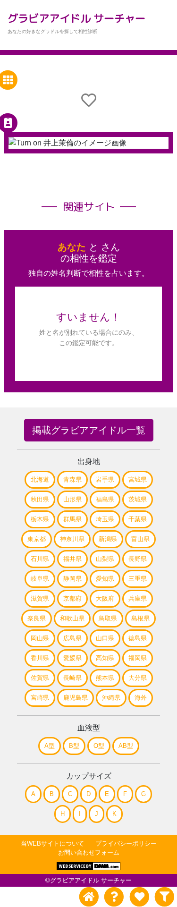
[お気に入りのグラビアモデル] (139, 897)
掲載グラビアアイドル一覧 (88, 430)
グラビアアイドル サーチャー (76, 18)
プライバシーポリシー (126, 843)
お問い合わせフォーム (88, 852)
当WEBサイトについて (52, 843)
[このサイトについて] (113, 897)
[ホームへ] (88, 897)
